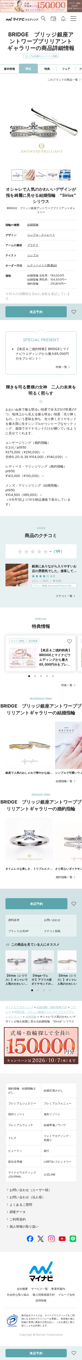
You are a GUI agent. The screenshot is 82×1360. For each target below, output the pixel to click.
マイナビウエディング (19, 1007)
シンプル (32, 255)
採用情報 (41, 1300)
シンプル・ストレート (41, 234)
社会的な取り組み (18, 1294)
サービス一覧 (39, 1288)
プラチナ (32, 245)
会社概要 (22, 1288)
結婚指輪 (32, 224)
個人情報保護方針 (44, 1294)
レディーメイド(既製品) (42, 265)
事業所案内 (58, 1288)
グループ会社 (66, 1294)
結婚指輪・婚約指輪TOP (51, 1007)
